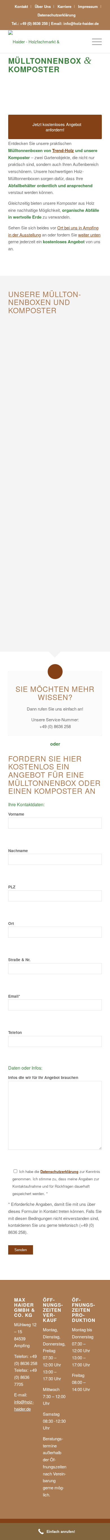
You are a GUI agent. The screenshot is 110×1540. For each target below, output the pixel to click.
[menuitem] (21, 6)
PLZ (11, 887)
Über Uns (43, 6)
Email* (14, 996)
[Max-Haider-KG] (45, 41)
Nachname (18, 850)
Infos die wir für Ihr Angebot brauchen (43, 1077)
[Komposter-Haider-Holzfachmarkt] (50, 586)
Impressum (88, 6)
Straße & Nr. (19, 959)
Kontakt (21, 6)
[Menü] (94, 41)
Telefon (15, 1032)
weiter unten (89, 235)
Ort (11, 923)
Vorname (16, 814)
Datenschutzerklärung (57, 15)
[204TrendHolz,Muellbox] (50, 374)
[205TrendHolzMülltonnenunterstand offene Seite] (50, 480)
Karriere (64, 6)
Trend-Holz (63, 150)
